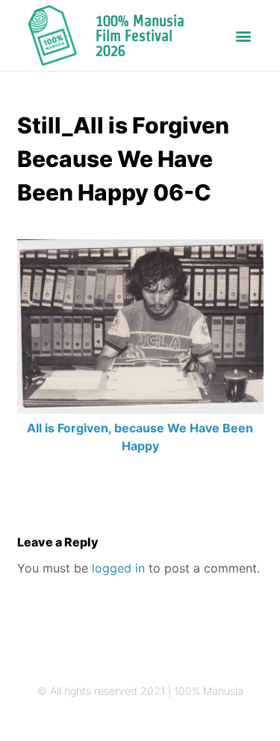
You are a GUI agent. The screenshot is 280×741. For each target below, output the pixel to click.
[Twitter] (125, 720)
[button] (243, 35)
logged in (118, 568)
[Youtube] (184, 720)
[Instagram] (96, 720)
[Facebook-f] (155, 720)
